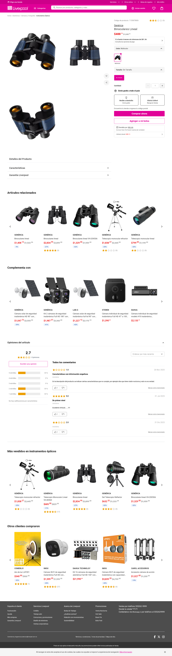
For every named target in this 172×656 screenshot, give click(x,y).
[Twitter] (158, 636)
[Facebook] (155, 636)
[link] (27, 223)
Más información (126, 652)
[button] (155, 20)
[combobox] (148, 354)
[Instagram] (163, 636)
